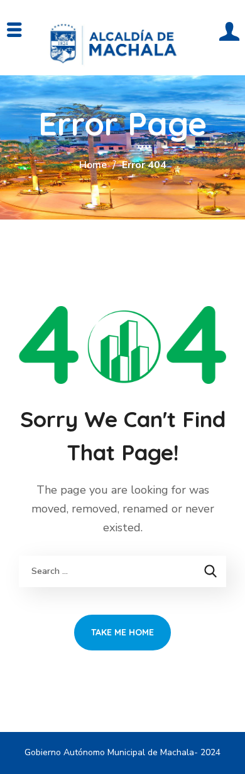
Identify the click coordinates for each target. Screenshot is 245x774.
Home (93, 165)
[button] (226, 44)
